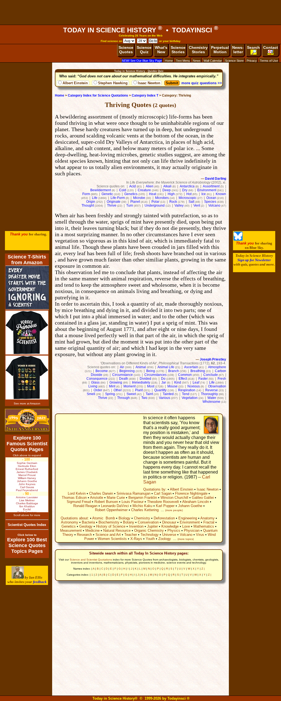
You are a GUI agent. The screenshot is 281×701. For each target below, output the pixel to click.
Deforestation (164, 518)
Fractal (208, 522)
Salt (191, 202)
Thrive (111, 205)
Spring (110, 394)
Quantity (160, 390)
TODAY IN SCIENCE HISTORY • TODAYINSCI (140, 30)
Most (150, 386)
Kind (177, 382)
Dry (184, 190)
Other (118, 390)
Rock (173, 202)
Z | (203, 568)
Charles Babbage (27, 503)
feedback (40, 582)
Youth (150, 539)
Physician (191, 530)
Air (122, 367)
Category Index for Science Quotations (98, 95)
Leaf (196, 382)
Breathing (197, 371)
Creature (144, 190)
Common (185, 375)
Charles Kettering (145, 510)
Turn (129, 205)
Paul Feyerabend (27, 490)
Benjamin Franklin (142, 498)
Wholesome (211, 402)
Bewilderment (100, 190)
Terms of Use (269, 60)
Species (210, 202)
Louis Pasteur (133, 502)
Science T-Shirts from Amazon (27, 259)
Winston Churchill (174, 498)
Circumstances (155, 375)
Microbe (139, 198)
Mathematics (203, 526)
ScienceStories (178, 49)
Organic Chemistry (149, 530)
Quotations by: (155, 489)
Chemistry (142, 518)
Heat (152, 194)
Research (84, 535)
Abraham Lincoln (195, 502)
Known (221, 194)
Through (123, 398)
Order (98, 390)
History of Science (110, 526)
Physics (173, 530)
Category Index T (145, 95)
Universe (169, 535)
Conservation (148, 522)
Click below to (27, 534)
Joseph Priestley (213, 359)
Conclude (210, 375)
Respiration (186, 390)
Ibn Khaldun (27, 506)
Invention (136, 526)
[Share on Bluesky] (238, 239)
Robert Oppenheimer (111, 510)
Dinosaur (169, 522)
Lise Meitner (27, 500)
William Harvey (27, 478)
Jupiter (152, 526)
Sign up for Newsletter (254, 260)
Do (163, 379)
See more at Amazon (27, 403)
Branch (173, 371)
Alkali (167, 186)
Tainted (168, 394)
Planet (135, 202)
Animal (141, 367)
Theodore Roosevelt (163, 502)
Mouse (172, 386)
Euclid (27, 509)
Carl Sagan (163, 493)
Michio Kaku (142, 506)
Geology (85, 526)
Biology (124, 518)
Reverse (211, 390)
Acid (132, 186)
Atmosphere (217, 367)
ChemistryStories (198, 49)
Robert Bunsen (106, 502)
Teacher (130, 535)
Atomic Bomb (103, 518)
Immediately (141, 382)
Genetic (107, 194)
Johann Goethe (190, 506)
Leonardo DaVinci (115, 506)
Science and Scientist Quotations (91, 559)
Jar (163, 382)
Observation (217, 386)
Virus (200, 535)
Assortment (211, 186)
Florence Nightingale (191, 493)
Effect (183, 379)
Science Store (234, 60)
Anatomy (207, 518)
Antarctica (187, 186)
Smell (91, 394)
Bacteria (88, 522)
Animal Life (166, 367)
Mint (112, 386)
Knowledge (170, 526)
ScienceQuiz (144, 49)
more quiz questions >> (201, 83)
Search (253, 47)
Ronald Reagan (85, 506)
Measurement (71, 530)
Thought (88, 205)
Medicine (92, 530)
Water (211, 398)
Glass (95, 382)
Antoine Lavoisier (27, 497)
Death (123, 379)
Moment (129, 386)
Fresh (222, 379)
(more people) (174, 510)
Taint (149, 394)
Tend (185, 394)
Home (169, 60)
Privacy (252, 60)
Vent (196, 205)
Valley (179, 205)
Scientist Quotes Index (27, 525)
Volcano (214, 205)
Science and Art (108, 535)
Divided (145, 379)
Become (101, 371)
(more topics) (186, 538)
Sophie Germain (27, 462)
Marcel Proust (27, 475)
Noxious (193, 386)
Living (92, 386)
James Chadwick (27, 472)
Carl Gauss (27, 487)
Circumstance (122, 375)
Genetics (130, 194)
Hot (189, 194)
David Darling (215, 179)
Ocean (211, 198)
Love (186, 526)
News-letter (238, 49)
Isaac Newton (149, 83)
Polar (155, 202)
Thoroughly (209, 394)
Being (150, 371)
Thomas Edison (74, 498)
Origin (90, 202)
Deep (166, 190)
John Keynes (27, 484)
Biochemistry (109, 522)
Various (164, 398)
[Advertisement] (140, 12)
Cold (122, 190)
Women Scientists (112, 539)
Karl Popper (165, 506)
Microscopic (187, 198)
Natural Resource (117, 530)
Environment (206, 190)
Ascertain (191, 367)
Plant (139, 390)
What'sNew (161, 49)
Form (86, 194)
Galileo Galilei (203, 498)
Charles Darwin (101, 493)
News (197, 60)
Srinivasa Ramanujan (133, 493)
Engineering (187, 518)
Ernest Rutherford (27, 469)
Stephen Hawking (113, 83)
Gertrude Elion (27, 466)
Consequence (97, 379)
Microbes (162, 198)
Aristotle (96, 498)
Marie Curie (116, 498)
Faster (203, 379)
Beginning (127, 371)
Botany (128, 522)
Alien (149, 186)
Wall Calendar (213, 60)
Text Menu (183, 60)
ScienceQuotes (126, 49)
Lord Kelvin (77, 493)
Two (144, 398)
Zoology (164, 539)
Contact (270, 47)
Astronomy (69, 522)
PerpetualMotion (220, 49)
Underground (155, 205)
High (171, 194)
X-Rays (136, 539)
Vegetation (190, 398)
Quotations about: (75, 518)
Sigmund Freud (79, 502)
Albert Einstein (75, 83)
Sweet (131, 394)
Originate (113, 202)
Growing (115, 382)
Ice (203, 194)
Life (94, 198)
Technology (149, 535)
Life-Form (118, 198)
